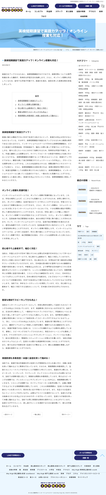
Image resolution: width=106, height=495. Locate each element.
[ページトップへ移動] (102, 455)
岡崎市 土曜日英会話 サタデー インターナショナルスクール (91, 121)
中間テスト (81, 231)
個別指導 (80, 250)
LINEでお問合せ (37, 6)
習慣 (95, 259)
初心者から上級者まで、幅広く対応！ (33, 108)
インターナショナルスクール (86, 246)
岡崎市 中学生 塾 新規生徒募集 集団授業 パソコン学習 (91, 80)
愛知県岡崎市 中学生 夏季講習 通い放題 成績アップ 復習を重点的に (91, 160)
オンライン (95, 250)
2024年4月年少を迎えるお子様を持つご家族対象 (90, 237)
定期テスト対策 (82, 259)
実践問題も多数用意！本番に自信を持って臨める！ (38, 116)
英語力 (86, 255)
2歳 (90, 259)
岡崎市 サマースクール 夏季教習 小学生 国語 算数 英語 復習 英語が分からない (91, 72)
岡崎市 (90, 242)
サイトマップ (83, 477)
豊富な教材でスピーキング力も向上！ (33, 112)
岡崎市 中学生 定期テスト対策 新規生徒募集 (91, 87)
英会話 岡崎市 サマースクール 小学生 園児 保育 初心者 (91, 168)
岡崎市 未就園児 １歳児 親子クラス (91, 152)
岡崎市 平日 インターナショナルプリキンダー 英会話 (91, 145)
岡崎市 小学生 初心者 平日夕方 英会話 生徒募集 (91, 128)
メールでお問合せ (65, 6)
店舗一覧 (88, 6)
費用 (98, 246)
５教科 (80, 255)
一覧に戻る (37, 414)
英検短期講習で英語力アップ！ (30, 101)
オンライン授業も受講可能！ (29, 104)
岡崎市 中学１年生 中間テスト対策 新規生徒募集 (91, 108)
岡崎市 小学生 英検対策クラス (90, 140)
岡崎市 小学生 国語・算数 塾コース (91, 135)
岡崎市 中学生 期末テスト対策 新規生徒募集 (91, 94)
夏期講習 (94, 231)
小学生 (84, 242)
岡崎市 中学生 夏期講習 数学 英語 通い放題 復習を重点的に (91, 101)
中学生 (87, 250)
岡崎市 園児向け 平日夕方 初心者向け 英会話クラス (91, 114)
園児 (88, 231)
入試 (92, 255)
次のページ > (66, 414)
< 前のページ (8, 414)
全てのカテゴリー (85, 66)
